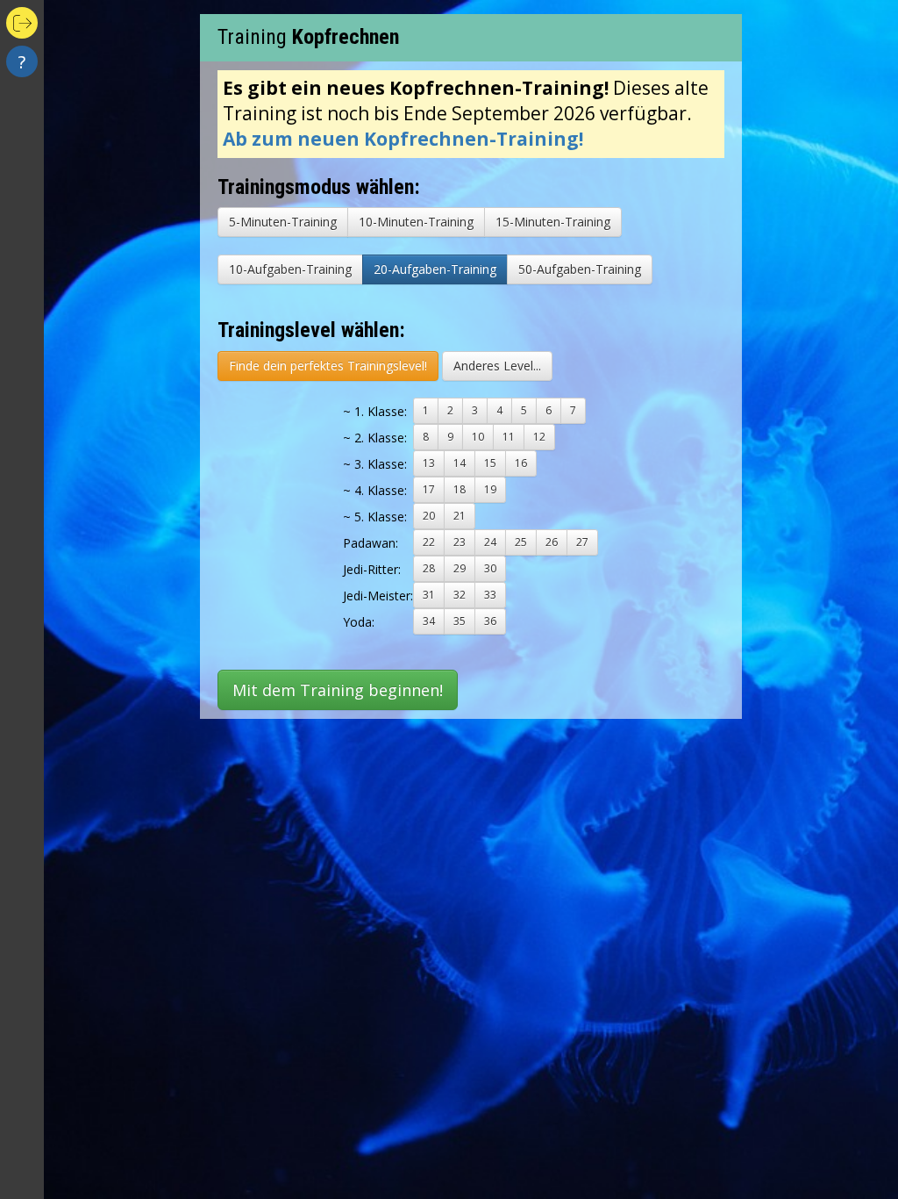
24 (490, 542)
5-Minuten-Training (283, 221)
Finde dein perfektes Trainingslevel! (328, 365)
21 (459, 515)
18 (459, 489)
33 (490, 594)
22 (429, 542)
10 (478, 436)
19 (490, 489)
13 (429, 463)
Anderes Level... (497, 365)
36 (490, 621)
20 (429, 515)
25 (521, 542)
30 (490, 568)
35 (459, 621)
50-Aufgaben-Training (579, 269)
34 (429, 621)
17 (429, 489)
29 (459, 568)
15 (490, 463)
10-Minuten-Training (416, 221)
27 (582, 542)
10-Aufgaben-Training (290, 269)
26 (551, 542)
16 (521, 463)
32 (459, 594)
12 (539, 436)
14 (459, 463)
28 (429, 568)
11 (508, 436)
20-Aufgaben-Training (435, 269)
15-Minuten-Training (552, 221)
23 (459, 542)
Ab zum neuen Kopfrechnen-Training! (403, 138)
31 (429, 594)
